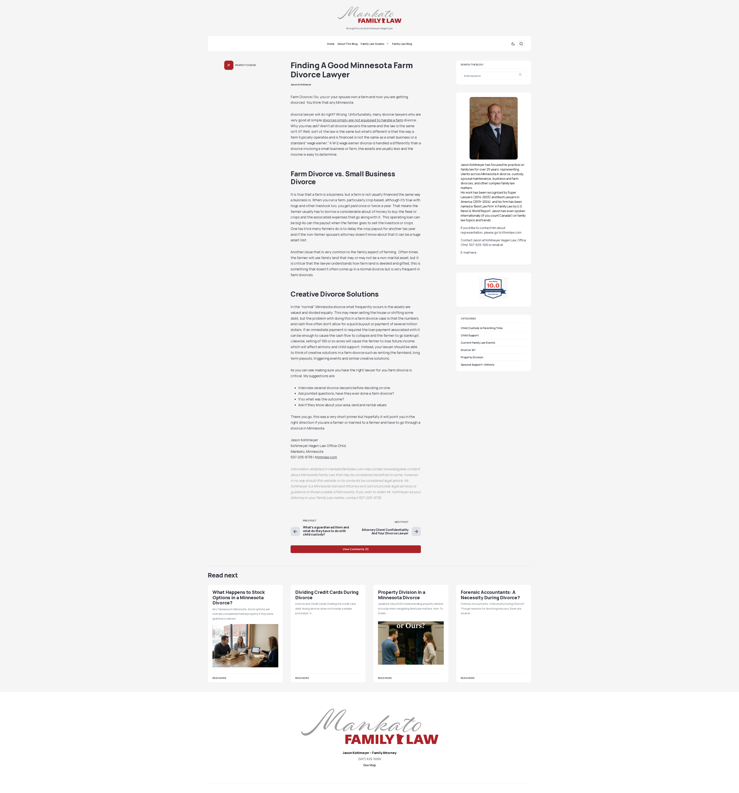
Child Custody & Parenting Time (482, 328)
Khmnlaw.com (511, 232)
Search (520, 76)
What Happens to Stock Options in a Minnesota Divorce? (238, 597)
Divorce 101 (468, 350)
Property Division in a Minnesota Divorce (401, 594)
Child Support (470, 335)
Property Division (245, 65)
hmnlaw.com (327, 457)
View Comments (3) (356, 549)
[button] (513, 44)
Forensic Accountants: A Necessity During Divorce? (490, 594)
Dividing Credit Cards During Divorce (327, 594)
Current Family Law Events (478, 342)
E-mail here (469, 252)
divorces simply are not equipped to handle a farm (363, 120)
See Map (369, 765)
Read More (219, 678)
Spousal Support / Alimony (478, 364)
